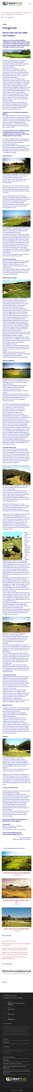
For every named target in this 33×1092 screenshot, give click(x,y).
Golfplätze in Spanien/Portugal (12, 12)
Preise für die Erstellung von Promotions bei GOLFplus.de (14, 1067)
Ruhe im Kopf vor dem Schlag (8, 941)
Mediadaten (6, 1060)
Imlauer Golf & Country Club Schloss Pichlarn (16, 929)
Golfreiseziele (19, 14)
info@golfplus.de (11, 1019)
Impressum (6, 1039)
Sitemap (21, 1090)
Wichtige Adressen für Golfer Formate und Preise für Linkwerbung (16, 1071)
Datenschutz (6, 1042)
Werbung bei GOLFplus (9, 1057)
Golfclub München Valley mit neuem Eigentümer (16, 873)
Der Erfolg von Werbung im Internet (12, 1063)
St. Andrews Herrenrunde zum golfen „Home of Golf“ (16, 901)
